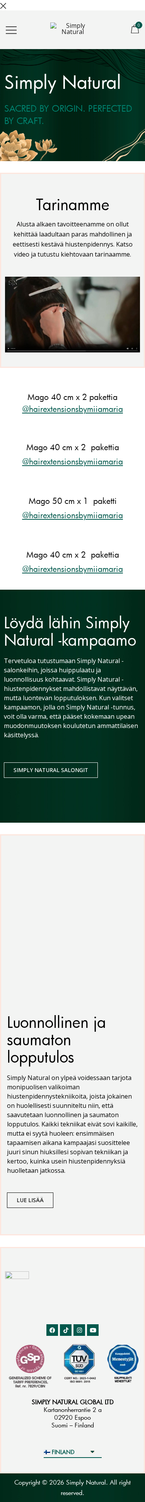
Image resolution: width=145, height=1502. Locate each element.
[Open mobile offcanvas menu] (11, 29)
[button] (72, 314)
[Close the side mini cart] (3, 5)
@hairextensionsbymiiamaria (72, 408)
